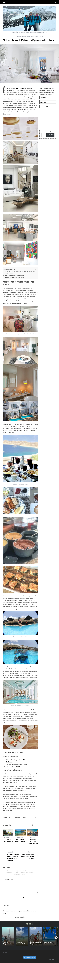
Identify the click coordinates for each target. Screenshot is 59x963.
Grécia (20, 36)
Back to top (51, 959)
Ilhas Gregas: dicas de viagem (15, 275)
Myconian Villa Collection (20, 88)
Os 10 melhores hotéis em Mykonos (20, 840)
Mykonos (32, 36)
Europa (17, 36)
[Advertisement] (49, 118)
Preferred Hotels (21, 110)
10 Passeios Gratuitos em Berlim (8, 840)
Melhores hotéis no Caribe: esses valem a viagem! (27, 855)
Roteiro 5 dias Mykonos (13, 766)
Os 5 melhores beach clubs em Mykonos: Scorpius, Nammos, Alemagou (13, 856)
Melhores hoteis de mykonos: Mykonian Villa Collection (20, 272)
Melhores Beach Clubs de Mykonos (16, 764)
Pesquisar (50, 134)
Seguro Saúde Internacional (14, 277)
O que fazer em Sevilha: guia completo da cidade (33, 841)
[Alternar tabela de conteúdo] (34, 269)
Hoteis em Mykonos (26, 36)
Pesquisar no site (46, 132)
